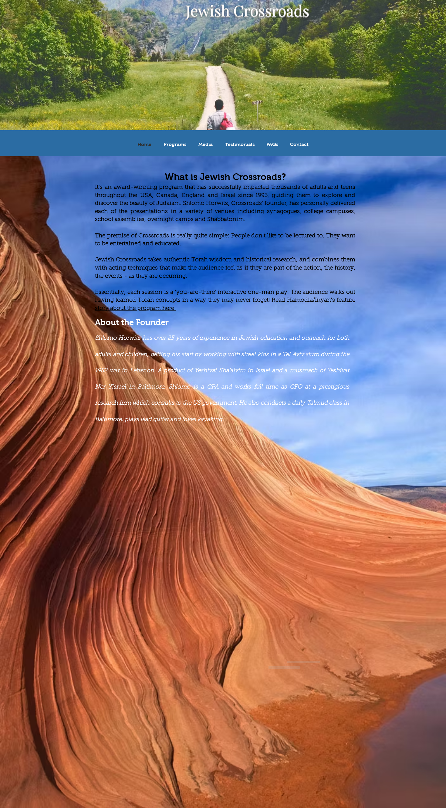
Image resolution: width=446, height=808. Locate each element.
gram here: (161, 308)
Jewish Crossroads (247, 10)
